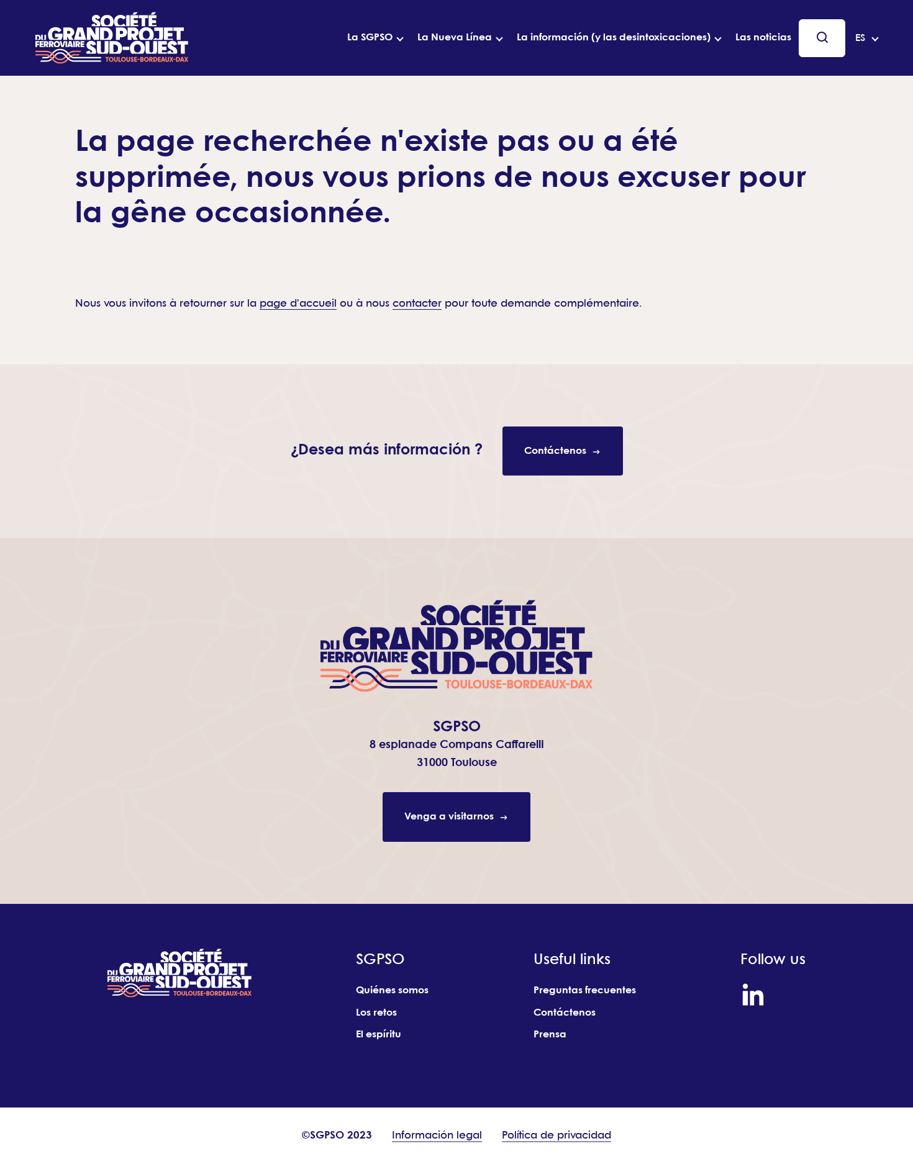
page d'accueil (298, 304)
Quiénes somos (392, 990)
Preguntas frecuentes (585, 990)
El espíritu (378, 1034)
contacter (417, 304)
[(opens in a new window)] (753, 994)
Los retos (376, 1012)
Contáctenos (565, 1012)
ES (860, 38)
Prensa (550, 1034)
